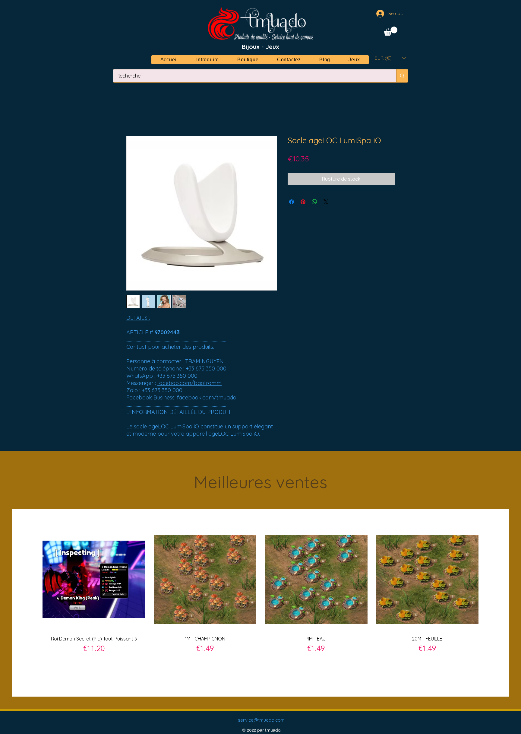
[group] (260, 602)
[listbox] (390, 58)
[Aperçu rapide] (94, 579)
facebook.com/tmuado (206, 397)
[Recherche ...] (402, 75)
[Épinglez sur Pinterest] (303, 201)
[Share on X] (326, 201)
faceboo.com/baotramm (189, 383)
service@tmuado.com (261, 720)
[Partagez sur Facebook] (291, 201)
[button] (390, 31)
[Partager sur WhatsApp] (314, 201)
